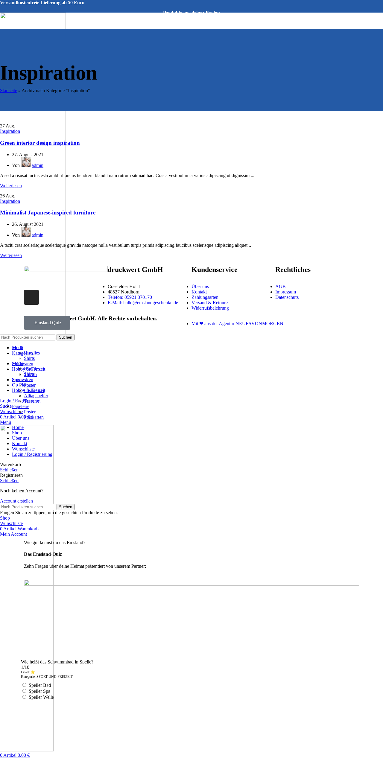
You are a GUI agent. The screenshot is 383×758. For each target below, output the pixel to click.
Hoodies (32, 368)
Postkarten (34, 417)
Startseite (8, 90)
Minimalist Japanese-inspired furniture (47, 212)
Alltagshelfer (36, 395)
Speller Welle (41, 697)
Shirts (29, 358)
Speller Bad (40, 685)
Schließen (9, 469)
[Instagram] (31, 297)
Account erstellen (16, 500)
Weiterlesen (11, 185)
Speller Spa (39, 691)
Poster (30, 385)
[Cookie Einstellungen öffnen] (45, 750)
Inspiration (10, 131)
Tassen (30, 401)
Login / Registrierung (32, 454)
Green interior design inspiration (40, 143)
